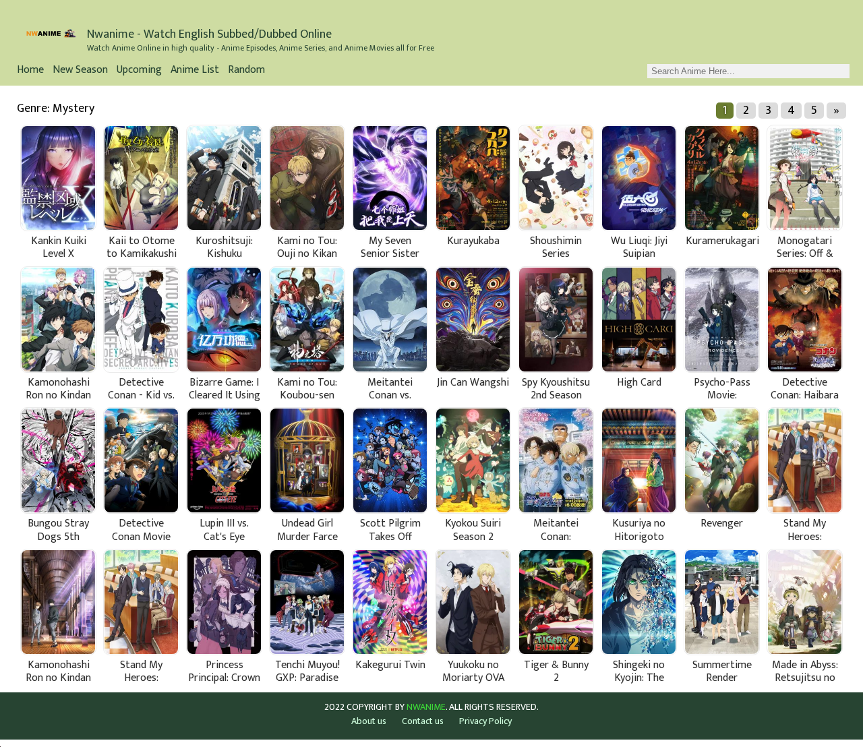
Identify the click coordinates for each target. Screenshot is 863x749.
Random (246, 71)
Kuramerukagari (722, 242)
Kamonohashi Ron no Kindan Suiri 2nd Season (58, 389)
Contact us (423, 721)
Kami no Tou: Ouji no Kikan (307, 247)
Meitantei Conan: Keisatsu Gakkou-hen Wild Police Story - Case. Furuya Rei (556, 530)
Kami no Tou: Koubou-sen (307, 389)
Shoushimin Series (556, 247)
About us (368, 721)
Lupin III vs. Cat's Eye (224, 530)
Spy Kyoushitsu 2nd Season (556, 389)
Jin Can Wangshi (473, 384)
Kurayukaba (473, 242)
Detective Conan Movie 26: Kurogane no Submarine (142, 530)
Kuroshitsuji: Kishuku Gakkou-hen (224, 247)
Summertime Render (722, 671)
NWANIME (426, 707)
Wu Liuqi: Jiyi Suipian (639, 247)
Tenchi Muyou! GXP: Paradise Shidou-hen (307, 671)
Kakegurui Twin (390, 666)
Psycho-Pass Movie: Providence (722, 389)
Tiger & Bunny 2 (556, 671)
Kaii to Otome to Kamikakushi (142, 247)
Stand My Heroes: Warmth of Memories (805, 530)
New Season (80, 71)
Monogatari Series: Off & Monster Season (805, 247)
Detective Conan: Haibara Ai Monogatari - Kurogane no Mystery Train (805, 389)
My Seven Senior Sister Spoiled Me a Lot (390, 247)
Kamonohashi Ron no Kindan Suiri (58, 671)
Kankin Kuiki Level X (58, 247)
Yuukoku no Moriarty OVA (473, 671)
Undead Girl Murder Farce (307, 530)
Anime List (195, 71)
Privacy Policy (485, 721)
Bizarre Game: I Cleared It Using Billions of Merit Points (224, 389)
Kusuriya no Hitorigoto (638, 530)
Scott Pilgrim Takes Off (390, 530)
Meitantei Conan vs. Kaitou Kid (390, 389)
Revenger (722, 525)
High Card (639, 384)
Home (30, 71)
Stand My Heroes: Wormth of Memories (141, 671)
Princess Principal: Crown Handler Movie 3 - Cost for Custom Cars (224, 671)
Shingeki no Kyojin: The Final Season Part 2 (639, 671)
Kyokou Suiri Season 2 (473, 530)
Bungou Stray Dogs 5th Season (58, 530)
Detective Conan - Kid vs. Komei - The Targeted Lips (141, 389)
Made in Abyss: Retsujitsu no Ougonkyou (805, 671)
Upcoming (139, 71)
